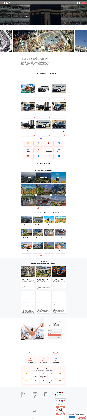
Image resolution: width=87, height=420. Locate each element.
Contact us (45, 396)
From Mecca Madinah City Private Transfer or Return (43, 95)
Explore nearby (55, 352)
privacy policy (58, 337)
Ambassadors (45, 400)
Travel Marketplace (35, 392)
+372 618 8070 (3, 0)
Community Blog (23, 393)
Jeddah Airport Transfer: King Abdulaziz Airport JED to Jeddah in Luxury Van (28, 114)
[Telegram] (62, 394)
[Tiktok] (61, 392)
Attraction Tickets (35, 399)
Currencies (56, 396)
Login (22, 396)
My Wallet (34, 396)
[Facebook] (55, 392)
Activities (42, 3)
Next (49, 255)
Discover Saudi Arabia (43, 163)
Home (23, 26)
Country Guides (55, 302)
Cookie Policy (76, 418)
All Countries (34, 393)
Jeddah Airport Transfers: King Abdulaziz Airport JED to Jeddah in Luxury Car (59, 96)
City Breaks (39, 302)
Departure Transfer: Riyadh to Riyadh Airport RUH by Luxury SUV (58, 131)
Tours (38, 3)
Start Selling (34, 411)
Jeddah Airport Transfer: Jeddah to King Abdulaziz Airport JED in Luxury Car (43, 132)
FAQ (44, 395)
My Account (22, 392)
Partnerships (45, 393)
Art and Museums (25, 302)
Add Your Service (35, 408)
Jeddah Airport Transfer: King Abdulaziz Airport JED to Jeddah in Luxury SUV (43, 114)
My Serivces (34, 410)
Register (22, 395)
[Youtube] (57, 394)
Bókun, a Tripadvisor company (60, 382)
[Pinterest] (62, 392)
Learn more (43, 377)
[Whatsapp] (61, 394)
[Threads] (55, 394)
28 (44, 208)
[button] (77, 3)
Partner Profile (34, 409)
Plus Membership (46, 392)
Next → (48, 208)
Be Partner (83, 3)
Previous (38, 255)
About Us (45, 394)
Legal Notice (45, 398)
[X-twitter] (59, 392)
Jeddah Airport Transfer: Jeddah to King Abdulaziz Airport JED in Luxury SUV (28, 132)
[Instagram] (57, 392)
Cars (51, 3)
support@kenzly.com (9, 0)
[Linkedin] (59, 394)
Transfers (47, 3)
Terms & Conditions (46, 397)
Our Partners (34, 394)
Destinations (34, 3)
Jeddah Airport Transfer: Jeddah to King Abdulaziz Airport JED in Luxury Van (59, 114)
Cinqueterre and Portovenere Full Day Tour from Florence (28, 95)
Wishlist (22, 397)
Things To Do (34, 397)
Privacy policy (45, 399)
